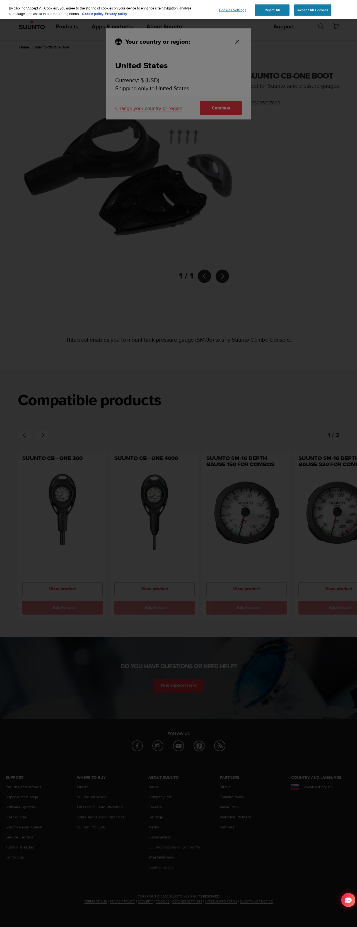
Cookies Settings (232, 10)
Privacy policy (116, 13)
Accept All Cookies (312, 10)
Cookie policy (92, 13)
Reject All (272, 10)
